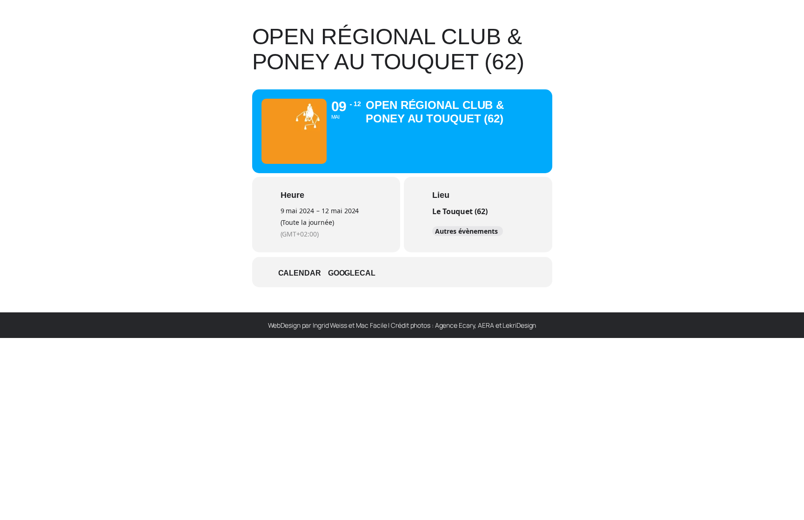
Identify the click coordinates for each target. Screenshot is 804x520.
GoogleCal (351, 273)
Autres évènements (466, 231)
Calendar (299, 273)
